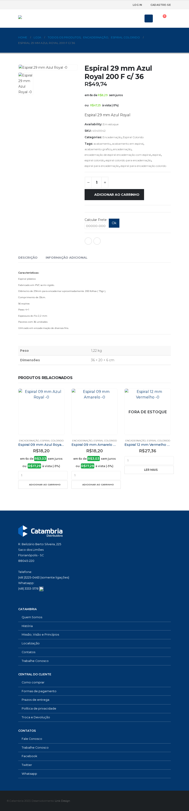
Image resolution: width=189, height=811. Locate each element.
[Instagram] (119, 5)
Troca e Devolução (36, 717)
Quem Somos (32, 617)
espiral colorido (94, 160)
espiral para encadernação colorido (143, 166)
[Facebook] (103, 5)
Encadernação (112, 137)
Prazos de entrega (35, 699)
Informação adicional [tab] (66, 257)
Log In (137, 4)
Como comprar (33, 682)
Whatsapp (29, 773)
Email (97, 241)
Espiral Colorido (133, 137)
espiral (156, 154)
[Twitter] (111, 5)
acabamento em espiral (127, 143)
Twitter (27, 765)
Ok (114, 223)
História (27, 626)
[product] (41, 412)
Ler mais (151, 469)
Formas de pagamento (39, 691)
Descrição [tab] (28, 257)
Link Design (62, 800)
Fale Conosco (32, 739)
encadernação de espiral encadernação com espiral (118, 154)
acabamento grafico (98, 149)
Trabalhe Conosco (35, 661)
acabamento (102, 143)
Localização (31, 643)
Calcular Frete (96, 220)
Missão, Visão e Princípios (40, 634)
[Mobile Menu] (149, 18)
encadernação (122, 149)
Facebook (88, 241)
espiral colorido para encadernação (128, 160)
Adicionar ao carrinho (116, 195)
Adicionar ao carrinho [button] (45, 484)
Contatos (28, 652)
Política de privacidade (39, 708)
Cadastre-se (161, 4)
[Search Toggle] (137, 18)
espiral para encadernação (102, 166)
